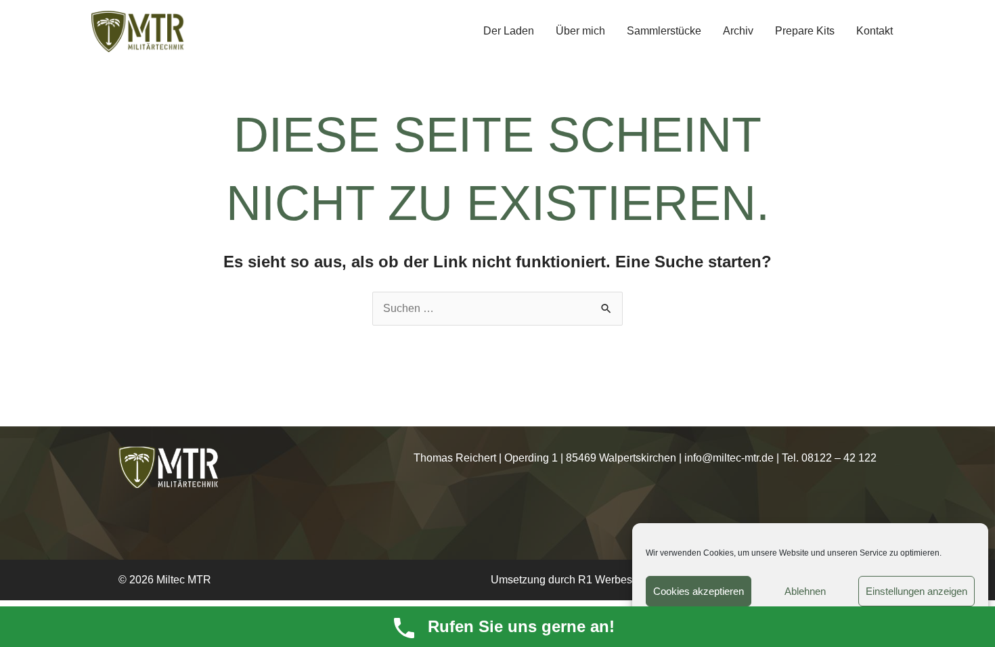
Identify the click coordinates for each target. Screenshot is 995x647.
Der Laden (508, 31)
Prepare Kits (805, 31)
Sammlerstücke (664, 31)
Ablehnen (805, 591)
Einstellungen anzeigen (916, 591)
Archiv (738, 31)
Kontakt (874, 31)
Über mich (580, 31)
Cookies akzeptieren (698, 591)
